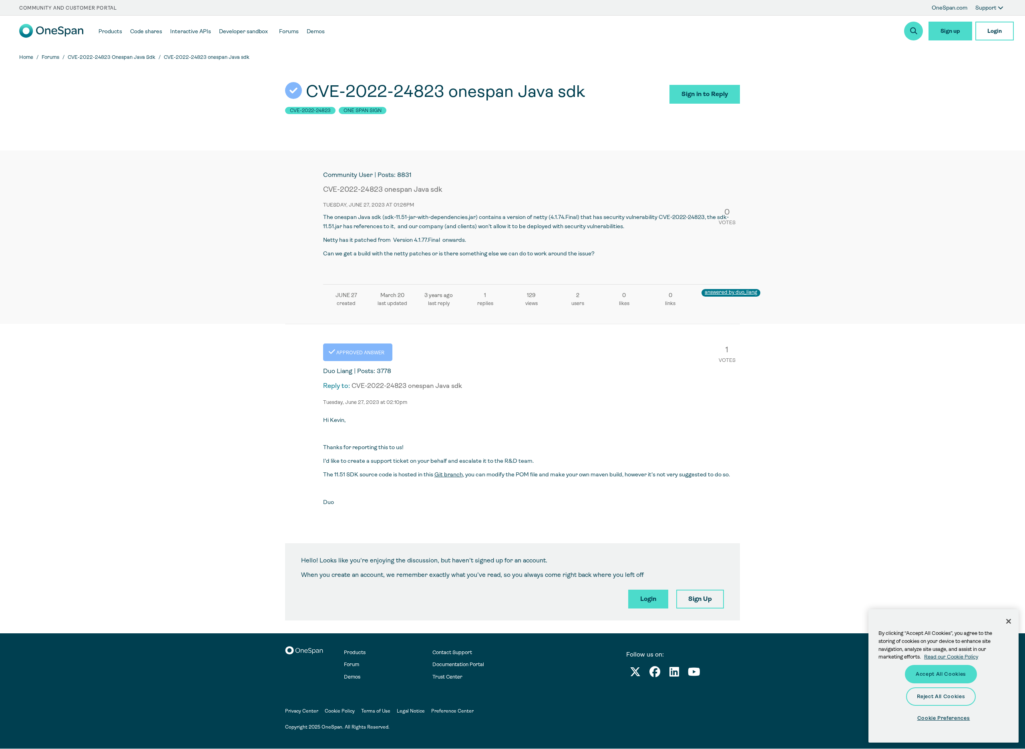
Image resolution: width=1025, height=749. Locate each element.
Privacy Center (301, 711)
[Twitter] (635, 673)
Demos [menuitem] (316, 31)
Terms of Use (375, 711)
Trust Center (447, 677)
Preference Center (452, 711)
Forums (50, 57)
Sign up (950, 31)
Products (355, 652)
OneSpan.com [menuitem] (949, 7)
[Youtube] (694, 673)
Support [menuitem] (986, 7)
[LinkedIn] (674, 673)
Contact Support (452, 652)
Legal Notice (411, 711)
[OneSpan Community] (51, 36)
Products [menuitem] (110, 31)
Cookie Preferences (943, 718)
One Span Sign (363, 110)
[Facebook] (654, 673)
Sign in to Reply (704, 94)
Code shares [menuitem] (146, 31)
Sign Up (700, 598)
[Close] (1008, 621)
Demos (352, 677)
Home (26, 57)
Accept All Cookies (941, 674)
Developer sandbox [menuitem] (243, 31)
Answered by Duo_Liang (731, 292)
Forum (351, 664)
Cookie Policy (340, 711)
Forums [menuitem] (289, 31)
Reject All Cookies (941, 696)
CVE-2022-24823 (310, 110)
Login (994, 31)
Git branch (448, 474)
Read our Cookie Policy (951, 657)
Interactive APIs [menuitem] (190, 31)
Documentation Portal (458, 664)
